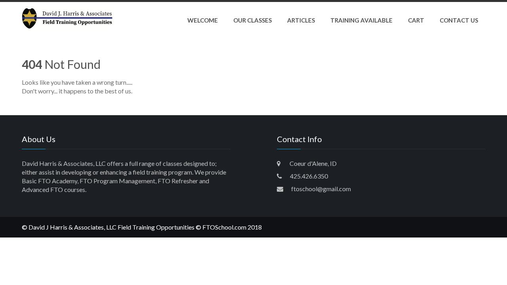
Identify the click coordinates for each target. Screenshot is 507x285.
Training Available (361, 20)
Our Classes (252, 20)
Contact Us (459, 20)
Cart (416, 20)
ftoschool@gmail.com (321, 188)
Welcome (202, 20)
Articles (301, 20)
